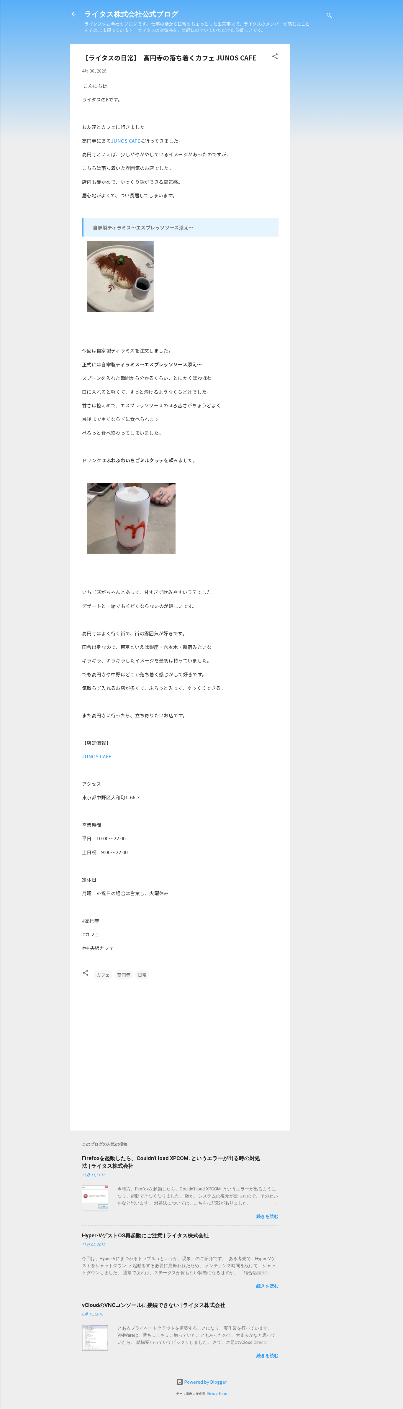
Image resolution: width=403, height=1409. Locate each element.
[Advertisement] (339, 132)
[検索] (329, 16)
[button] (275, 57)
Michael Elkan (217, 1393)
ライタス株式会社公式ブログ (131, 14)
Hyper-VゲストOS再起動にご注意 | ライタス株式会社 (145, 1235)
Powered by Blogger (205, 1382)
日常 (142, 975)
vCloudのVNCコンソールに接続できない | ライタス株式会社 (153, 1305)
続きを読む (267, 1216)
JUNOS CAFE (125, 140)
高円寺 (123, 975)
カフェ (103, 975)
